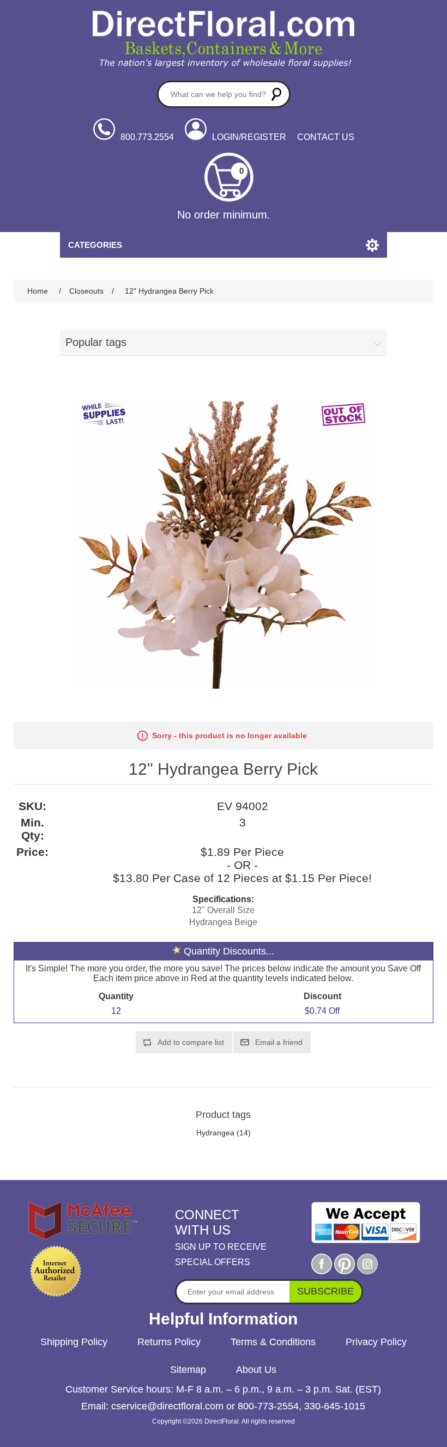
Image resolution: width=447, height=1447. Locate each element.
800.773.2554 (147, 137)
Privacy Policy (376, 1341)
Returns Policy (169, 1341)
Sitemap (188, 1369)
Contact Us (325, 137)
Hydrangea (215, 1132)
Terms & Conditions (273, 1341)
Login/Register (249, 137)
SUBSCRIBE (325, 1291)
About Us (256, 1369)
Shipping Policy (73, 1341)
